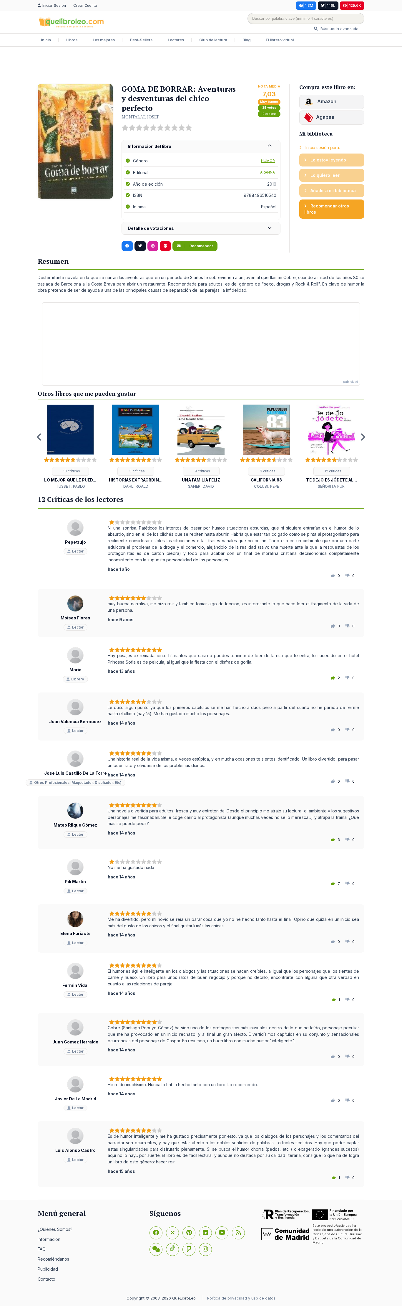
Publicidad (48, 1269)
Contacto (46, 1279)
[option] (70, 447)
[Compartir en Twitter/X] (140, 246)
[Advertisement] (201, 66)
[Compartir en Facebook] (127, 246)
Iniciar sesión (54, 5)
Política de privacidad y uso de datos (241, 1298)
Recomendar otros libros (326, 209)
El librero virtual (280, 40)
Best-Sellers (141, 40)
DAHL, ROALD (135, 486)
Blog (246, 40)
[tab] (201, 146)
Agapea (325, 117)
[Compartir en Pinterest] (165, 246)
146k (331, 5)
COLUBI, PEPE (266, 486)
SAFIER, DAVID (201, 486)
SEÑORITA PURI (331, 486)
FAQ (42, 1248)
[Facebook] (155, 1232)
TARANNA (266, 172)
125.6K (355, 5)
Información (49, 1239)
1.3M (309, 5)
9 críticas (202, 471)
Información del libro (149, 146)
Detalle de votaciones (151, 228)
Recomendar (201, 246)
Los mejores (104, 40)
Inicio (46, 40)
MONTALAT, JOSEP (141, 117)
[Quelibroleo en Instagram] (152, 246)
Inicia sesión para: (322, 147)
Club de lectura (213, 40)
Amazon (326, 101)
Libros (71, 40)
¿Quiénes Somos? (55, 1229)
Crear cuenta (85, 5)
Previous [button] (39, 437)
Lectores (176, 40)
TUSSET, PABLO (70, 486)
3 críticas (136, 471)
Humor (268, 161)
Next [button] (363, 437)
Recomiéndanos (53, 1259)
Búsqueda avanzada (338, 28)
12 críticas (269, 114)
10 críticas (71, 471)
